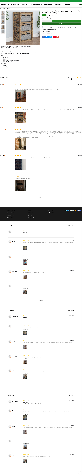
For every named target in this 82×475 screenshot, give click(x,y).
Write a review (3, 78)
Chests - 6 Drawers (6, 8)
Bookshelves (27, 358)
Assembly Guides (30, 212)
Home (1, 8)
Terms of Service (10, 212)
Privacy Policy (10, 213)
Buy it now (61, 23)
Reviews (30, 213)
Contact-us (30, 215)
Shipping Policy (10, 215)
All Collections (31, 217)
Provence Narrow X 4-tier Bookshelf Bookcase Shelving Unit (33, 403)
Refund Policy (10, 217)
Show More (41, 197)
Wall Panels (26, 244)
